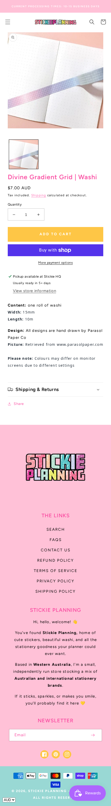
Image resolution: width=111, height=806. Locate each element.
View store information (34, 290)
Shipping (38, 195)
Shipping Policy (55, 591)
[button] (7, 22)
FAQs (56, 539)
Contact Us (55, 550)
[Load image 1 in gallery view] (23, 154)
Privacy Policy (55, 581)
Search (55, 529)
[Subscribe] (93, 735)
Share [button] (19, 404)
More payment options (55, 262)
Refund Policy (55, 560)
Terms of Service (55, 570)
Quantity (15, 204)
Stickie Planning (47, 791)
